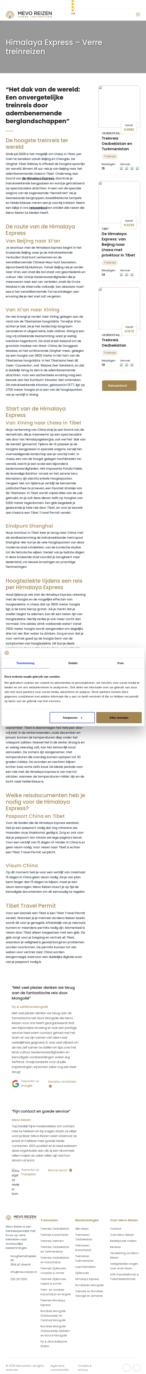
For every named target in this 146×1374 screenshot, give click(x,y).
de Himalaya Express (38, 178)
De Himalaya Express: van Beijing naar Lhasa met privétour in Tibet (118, 244)
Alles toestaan (119, 717)
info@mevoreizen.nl (23, 1272)
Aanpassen (70, 717)
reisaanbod (38, 208)
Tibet (105, 229)
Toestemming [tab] (25, 663)
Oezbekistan (111, 133)
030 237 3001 (18, 1279)
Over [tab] (120, 663)
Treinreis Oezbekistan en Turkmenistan (117, 144)
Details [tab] (73, 663)
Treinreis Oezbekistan (114, 342)
